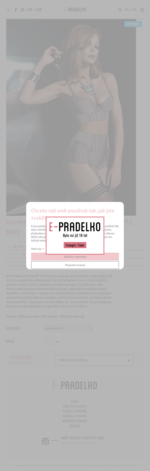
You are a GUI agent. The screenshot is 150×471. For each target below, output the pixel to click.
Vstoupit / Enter (75, 245)
